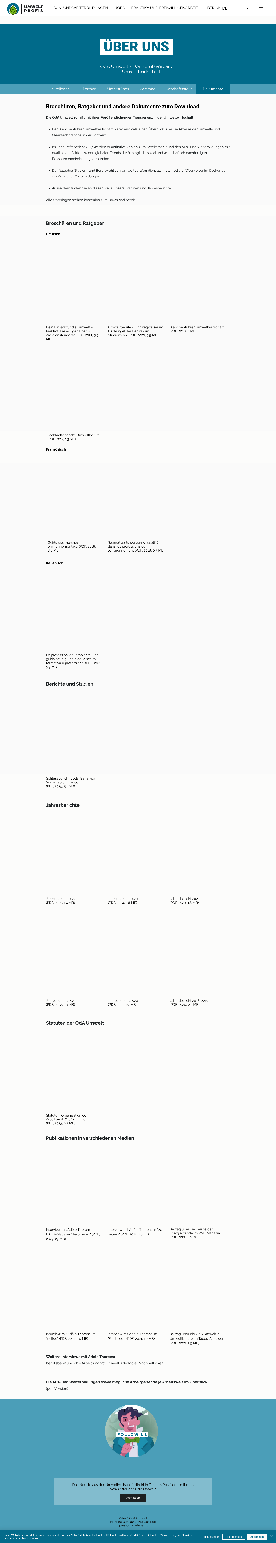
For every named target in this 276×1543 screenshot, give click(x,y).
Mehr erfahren (30, 1538)
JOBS (120, 8)
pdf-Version (57, 1388)
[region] (131, 1430)
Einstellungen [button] (211, 1537)
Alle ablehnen (234, 1537)
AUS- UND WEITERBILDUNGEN (80, 8)
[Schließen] (271, 1536)
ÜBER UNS (211, 8)
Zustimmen (257, 1537)
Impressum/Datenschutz (133, 1525)
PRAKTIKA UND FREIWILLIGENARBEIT (165, 8)
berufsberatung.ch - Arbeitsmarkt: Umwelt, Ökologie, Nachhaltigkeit (105, 1363)
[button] (261, 7)
